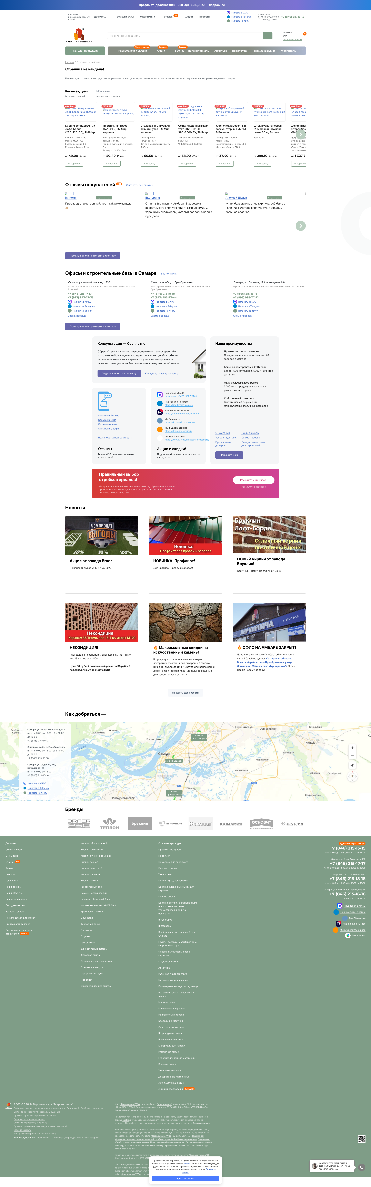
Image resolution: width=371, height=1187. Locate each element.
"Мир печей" (58, 1137)
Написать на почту (82, 311)
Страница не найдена (88, 62)
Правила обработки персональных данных (35, 1115)
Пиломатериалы (198, 50)
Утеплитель (288, 50)
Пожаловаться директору (21, 917)
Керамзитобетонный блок (95, 899)
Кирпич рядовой (90, 874)
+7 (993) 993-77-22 (246, 297)
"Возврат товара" (198, 1155)
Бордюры (86, 930)
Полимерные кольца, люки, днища (178, 986)
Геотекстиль (88, 942)
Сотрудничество (15, 905)
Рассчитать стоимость (253, 480)
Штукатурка (165, 919)
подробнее (217, 5)
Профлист (86, 979)
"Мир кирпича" (43, 1137)
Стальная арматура (92, 967)
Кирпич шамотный (91, 868)
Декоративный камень (94, 948)
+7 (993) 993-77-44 (164, 297)
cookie (125, 1120)
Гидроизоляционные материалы (176, 1057)
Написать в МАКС (82, 302)
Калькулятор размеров (254, 486)
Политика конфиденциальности (29, 1119)
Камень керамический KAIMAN (98, 905)
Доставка (100, 17)
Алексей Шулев (236, 197)
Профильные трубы (92, 973)
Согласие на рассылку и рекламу (30, 1122)
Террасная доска (90, 924)
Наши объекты (14, 893)
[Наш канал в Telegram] (336, 912)
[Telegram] (70, 306)
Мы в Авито (358, 935)
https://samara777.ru (130, 1104)
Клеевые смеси (167, 1064)
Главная (69, 62)
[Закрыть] (229, 5)
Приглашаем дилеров (18, 924)
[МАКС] (70, 302)
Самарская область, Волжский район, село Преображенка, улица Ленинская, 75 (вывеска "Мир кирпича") (264, 662)
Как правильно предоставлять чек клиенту (35, 1133)
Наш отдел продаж (16, 899)
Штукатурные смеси (170, 1033)
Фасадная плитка (91, 955)
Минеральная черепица (171, 1008)
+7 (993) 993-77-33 (80, 297)
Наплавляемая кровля (171, 1014)
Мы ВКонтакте (357, 918)
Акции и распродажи (170, 1088)
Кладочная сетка (168, 961)
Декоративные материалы (173, 1076)
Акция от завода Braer (91, 561)
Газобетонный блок (92, 886)
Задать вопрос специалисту (119, 373)
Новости (204, 17)
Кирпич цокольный (92, 849)
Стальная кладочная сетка (96, 961)
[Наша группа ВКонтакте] (345, 918)
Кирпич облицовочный (94, 843)
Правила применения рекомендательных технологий (40, 1126)
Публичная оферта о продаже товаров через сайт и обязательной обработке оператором (58, 1108)
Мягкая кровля (167, 1002)
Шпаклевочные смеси (170, 1039)
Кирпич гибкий (89, 880)
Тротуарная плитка (92, 911)
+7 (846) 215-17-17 (80, 293)
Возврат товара (15, 911)
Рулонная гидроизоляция (172, 973)
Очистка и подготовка (171, 1027)
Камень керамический (94, 893)
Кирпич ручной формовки (96, 855)
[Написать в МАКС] (24, 783)
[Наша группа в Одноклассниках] (335, 930)
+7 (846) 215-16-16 (245, 293)
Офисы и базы (125, 17)
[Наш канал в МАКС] (339, 906)
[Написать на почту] (70, 311)
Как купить (12, 880)
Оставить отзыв (104, 198)
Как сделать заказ (292, 39)
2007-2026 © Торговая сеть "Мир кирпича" (43, 1104)
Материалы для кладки (171, 1045)
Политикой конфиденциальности (167, 1142)
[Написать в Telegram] (24, 788)
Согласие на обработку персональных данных (37, 1112)
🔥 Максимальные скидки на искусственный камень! (180, 649)
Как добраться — (85, 714)
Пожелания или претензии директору (93, 255)
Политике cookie (201, 1123)
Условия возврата (22, 1130)
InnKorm (71, 197)
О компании (12, 855)
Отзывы (168, 16)
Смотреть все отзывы (139, 185)
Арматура (220, 50)
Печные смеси (166, 896)
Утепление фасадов (169, 1070)
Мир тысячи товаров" (88, 1137)
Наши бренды (13, 886)
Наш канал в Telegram (352, 911)
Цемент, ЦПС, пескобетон (173, 880)
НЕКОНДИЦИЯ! (84, 647)
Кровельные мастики (170, 1020)
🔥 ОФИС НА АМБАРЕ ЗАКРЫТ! (266, 647)
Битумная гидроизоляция (173, 980)
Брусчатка (87, 917)
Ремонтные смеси (168, 1051)
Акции (189, 17)
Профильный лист (263, 50)
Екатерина (152, 197)
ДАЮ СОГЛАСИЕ (185, 1178)
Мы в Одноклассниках (352, 929)
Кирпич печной (89, 862)
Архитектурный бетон (171, 1082)
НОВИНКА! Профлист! (174, 561)
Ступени (86, 936)
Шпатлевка (164, 925)
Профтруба (239, 50)
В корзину (74, 163)
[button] (301, 134)
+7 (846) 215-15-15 (347, 848)
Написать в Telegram (84, 306)
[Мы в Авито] (348, 935)
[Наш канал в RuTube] (338, 924)
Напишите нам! (229, 455)
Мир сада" (70, 1137)
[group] (79, 823)
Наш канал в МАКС (354, 905)
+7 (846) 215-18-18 (163, 293)
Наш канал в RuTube (354, 923)
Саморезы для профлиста (96, 986)
